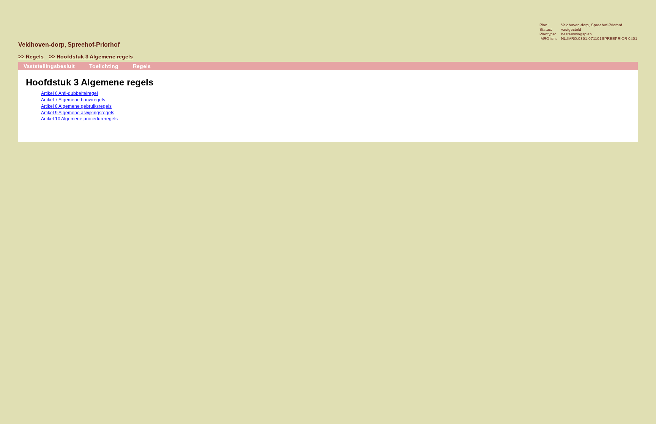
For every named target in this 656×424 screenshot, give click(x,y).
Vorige (9, 86)
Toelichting (103, 66)
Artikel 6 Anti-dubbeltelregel (69, 93)
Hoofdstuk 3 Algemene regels (95, 57)
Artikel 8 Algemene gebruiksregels (76, 106)
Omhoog (9, 108)
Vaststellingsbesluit (49, 66)
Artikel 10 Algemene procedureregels (79, 118)
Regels (35, 57)
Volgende (9, 97)
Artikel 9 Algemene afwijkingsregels (77, 112)
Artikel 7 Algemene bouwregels (73, 99)
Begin (9, 74)
